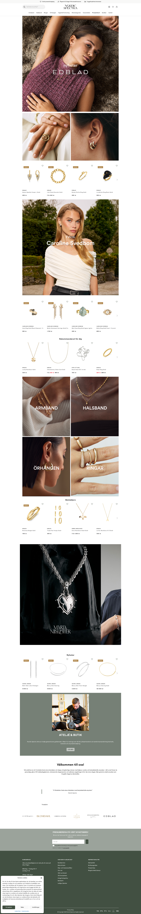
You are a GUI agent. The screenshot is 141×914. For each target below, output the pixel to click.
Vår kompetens (62, 875)
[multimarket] (109, 7)
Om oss (60, 870)
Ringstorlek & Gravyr (94, 870)
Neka (22, 907)
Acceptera (9, 907)
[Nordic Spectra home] (70, 7)
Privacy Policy (70, 909)
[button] (41, 878)
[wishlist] (113, 7)
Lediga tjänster (62, 883)
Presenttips (91, 868)
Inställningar (35, 907)
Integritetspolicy (25, 911)
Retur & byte (61, 865)
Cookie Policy (18, 911)
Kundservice (61, 862)
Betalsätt (60, 880)
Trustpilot (45, 804)
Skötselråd (91, 862)
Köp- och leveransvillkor (65, 868)
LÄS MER (70, 749)
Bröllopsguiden (92, 865)
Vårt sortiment (62, 873)
